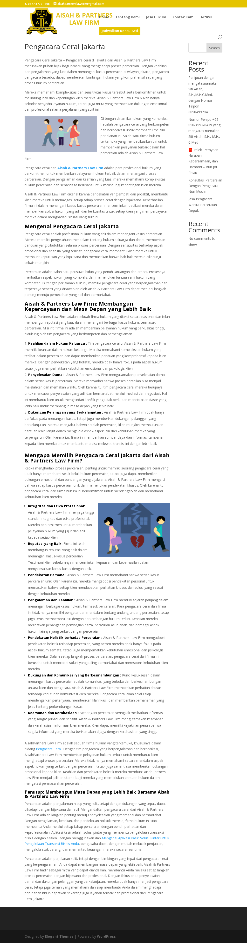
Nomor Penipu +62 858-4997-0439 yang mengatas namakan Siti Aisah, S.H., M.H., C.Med (204, 131)
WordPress (106, 936)
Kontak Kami (183, 17)
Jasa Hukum (156, 17)
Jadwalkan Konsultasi (120, 30)
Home (104, 17)
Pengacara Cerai (49, 749)
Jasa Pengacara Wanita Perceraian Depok (202, 205)
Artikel (206, 17)
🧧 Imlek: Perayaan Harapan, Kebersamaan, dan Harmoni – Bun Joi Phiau (203, 161)
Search (214, 48)
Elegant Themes (59, 936)
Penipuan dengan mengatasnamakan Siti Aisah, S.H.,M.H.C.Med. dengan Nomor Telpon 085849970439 (203, 94)
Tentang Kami (127, 17)
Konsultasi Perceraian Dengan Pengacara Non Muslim (205, 186)
